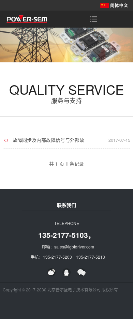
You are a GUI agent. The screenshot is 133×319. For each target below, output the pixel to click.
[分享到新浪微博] (51, 272)
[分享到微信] (81, 272)
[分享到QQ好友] (66, 272)
